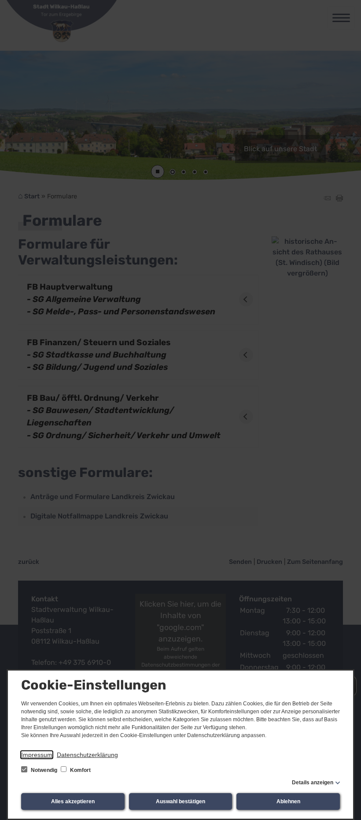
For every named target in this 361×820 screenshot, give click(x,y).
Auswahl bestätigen (180, 801)
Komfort (80, 770)
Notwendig (44, 770)
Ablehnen (288, 801)
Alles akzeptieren (73, 801)
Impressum (36, 754)
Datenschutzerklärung (87, 754)
